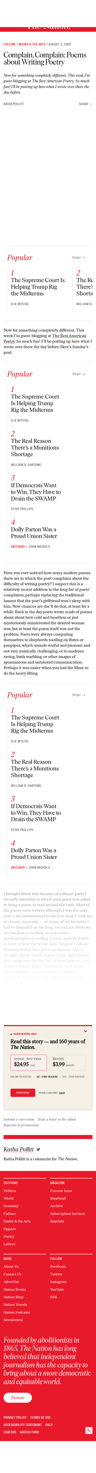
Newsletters (13, 1320)
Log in (62, 1092)
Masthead (58, 1198)
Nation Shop (13, 1297)
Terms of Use (40, 1418)
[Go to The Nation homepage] (89, 1430)
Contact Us (12, 1274)
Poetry (9, 1236)
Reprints (57, 1221)
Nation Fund (29, 1432)
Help (49, 1425)
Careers (10, 1432)
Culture (10, 44)
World (8, 1198)
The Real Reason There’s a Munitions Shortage (35, 447)
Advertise (11, 1282)
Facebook (58, 1266)
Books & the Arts (32, 44)
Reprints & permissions (21, 1125)
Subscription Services (67, 1214)
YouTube (57, 1289)
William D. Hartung (26, 465)
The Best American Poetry (53, 81)
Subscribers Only (25, 1033)
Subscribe (22, 1092)
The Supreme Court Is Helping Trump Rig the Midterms (38, 287)
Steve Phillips (22, 509)
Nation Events (15, 1289)
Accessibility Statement (23, 1425)
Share (83, 104)
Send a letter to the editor (57, 1119)
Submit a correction (19, 1119)
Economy (11, 1206)
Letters (9, 1244)
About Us (11, 1266)
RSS (53, 1297)
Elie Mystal (20, 304)
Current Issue (61, 1191)
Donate (17, 1397)
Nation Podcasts (17, 1312)
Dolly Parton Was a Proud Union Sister (34, 533)
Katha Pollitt (14, 104)
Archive (56, 1206)
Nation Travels (15, 1304)
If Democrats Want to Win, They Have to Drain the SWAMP (36, 492)
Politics (10, 1191)
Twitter (56, 1274)
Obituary (18, 546)
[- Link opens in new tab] (38, 1149)
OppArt (10, 1229)
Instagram (58, 1282)
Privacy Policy (15, 1418)
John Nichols (39, 546)
